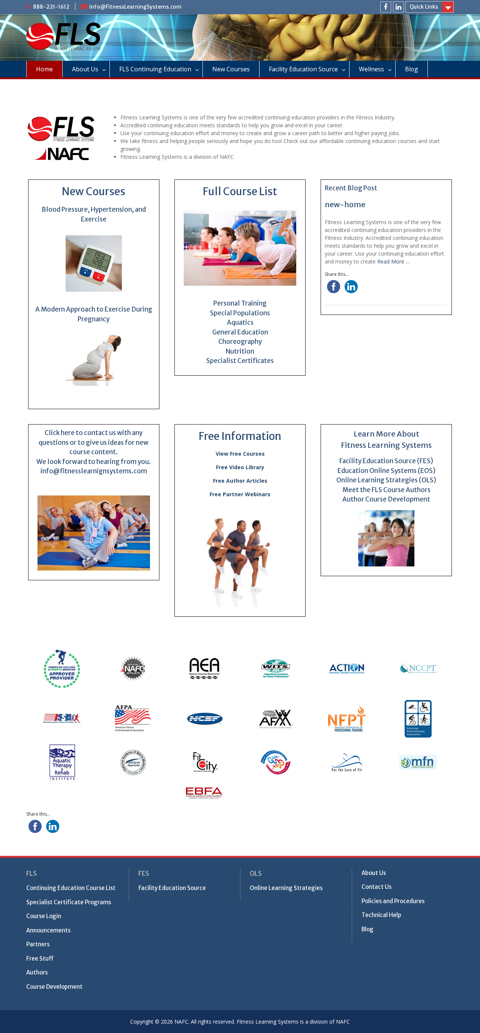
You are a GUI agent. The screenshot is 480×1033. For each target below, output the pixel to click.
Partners (38, 944)
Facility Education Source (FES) (386, 461)
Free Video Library (240, 467)
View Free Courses (240, 453)
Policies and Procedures (393, 901)
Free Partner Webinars (240, 494)
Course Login (43, 916)
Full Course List (240, 191)
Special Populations (240, 313)
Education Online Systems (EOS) (386, 471)
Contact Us (377, 886)
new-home (345, 204)
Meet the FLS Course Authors (386, 490)
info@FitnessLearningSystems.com (135, 6)
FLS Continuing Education (155, 69)
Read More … (393, 261)
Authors (37, 972)
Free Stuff (40, 958)
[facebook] (385, 7)
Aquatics (240, 322)
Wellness (371, 69)
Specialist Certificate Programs (68, 902)
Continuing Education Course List (71, 887)
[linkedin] (398, 7)
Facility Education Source (303, 69)
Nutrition (240, 351)
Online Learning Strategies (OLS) (386, 480)
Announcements (48, 930)
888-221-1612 (51, 6)
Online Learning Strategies (286, 887)
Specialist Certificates (240, 361)
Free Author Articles (240, 480)
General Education (240, 332)
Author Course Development (386, 499)
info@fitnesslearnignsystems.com (93, 471)
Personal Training (240, 303)
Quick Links (424, 6)
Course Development (54, 986)
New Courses (231, 69)
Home (44, 69)
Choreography (240, 341)
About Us (85, 69)
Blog (411, 69)
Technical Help (381, 915)
